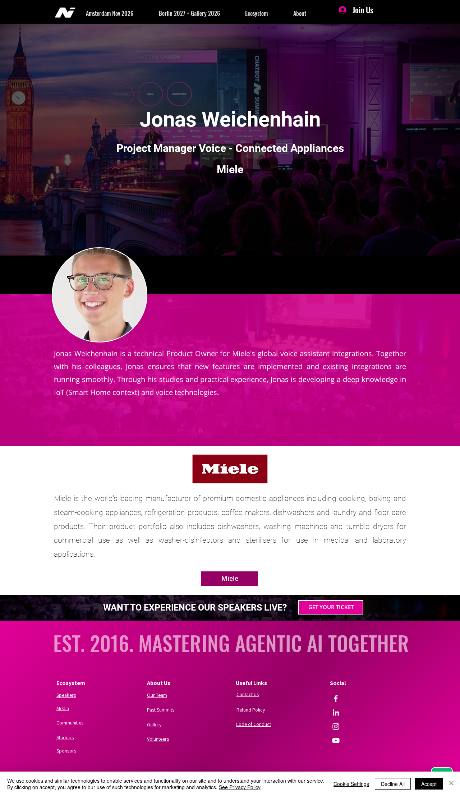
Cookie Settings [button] (351, 783)
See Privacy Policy (240, 787)
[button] (122, 13)
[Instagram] (335, 726)
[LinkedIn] (335, 712)
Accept (429, 783)
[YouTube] (335, 740)
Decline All (393, 783)
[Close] (451, 783)
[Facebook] (335, 698)
